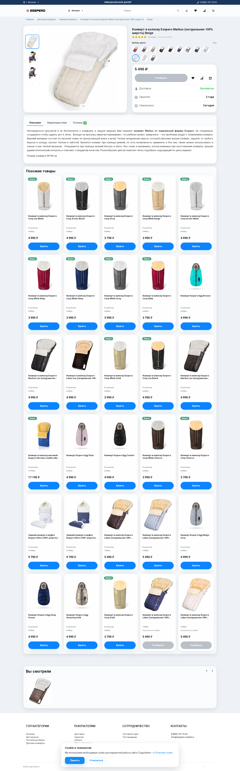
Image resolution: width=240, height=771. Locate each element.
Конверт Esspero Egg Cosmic (119, 455)
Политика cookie (211, 767)
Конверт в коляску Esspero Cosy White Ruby (42, 297)
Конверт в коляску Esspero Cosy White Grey (118, 297)
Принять (75, 760)
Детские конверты (46, 19)
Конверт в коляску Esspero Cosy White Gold (118, 376)
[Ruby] (135, 49)
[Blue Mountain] (206, 49)
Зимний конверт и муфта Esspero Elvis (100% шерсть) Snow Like (43, 536)
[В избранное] (192, 78)
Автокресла (32, 737)
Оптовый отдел (130, 734)
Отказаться (96, 760)
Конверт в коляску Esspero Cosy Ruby (157, 297)
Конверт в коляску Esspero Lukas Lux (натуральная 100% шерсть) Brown (81, 377)
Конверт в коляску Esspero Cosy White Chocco (157, 456)
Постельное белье (35, 740)
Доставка (79, 734)
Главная (30, 19)
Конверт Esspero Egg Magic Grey (195, 536)
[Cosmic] (179, 49)
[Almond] (153, 49)
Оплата (78, 740)
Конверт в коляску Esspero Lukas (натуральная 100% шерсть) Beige (195, 616)
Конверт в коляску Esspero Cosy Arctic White (195, 217)
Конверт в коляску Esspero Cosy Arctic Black (80, 217)
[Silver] (144, 58)
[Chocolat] (162, 49)
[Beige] (135, 58)
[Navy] (197, 49)
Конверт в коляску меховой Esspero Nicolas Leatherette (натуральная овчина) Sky (43, 456)
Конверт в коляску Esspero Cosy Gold (118, 616)
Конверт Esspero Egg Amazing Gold (77, 616)
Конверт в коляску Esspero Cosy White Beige (157, 217)
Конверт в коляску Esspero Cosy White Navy (80, 297)
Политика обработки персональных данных (186, 767)
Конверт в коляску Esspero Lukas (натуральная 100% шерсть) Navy (157, 616)
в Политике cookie (163, 752)
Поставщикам (130, 737)
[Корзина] (213, 10)
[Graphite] (153, 58)
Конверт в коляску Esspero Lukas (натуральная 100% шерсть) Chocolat (118, 536)
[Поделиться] (210, 78)
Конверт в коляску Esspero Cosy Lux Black (157, 376)
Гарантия (79, 737)
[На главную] (35, 10)
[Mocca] (144, 49)
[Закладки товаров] (195, 10)
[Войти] (186, 10)
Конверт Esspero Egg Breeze (196, 296)
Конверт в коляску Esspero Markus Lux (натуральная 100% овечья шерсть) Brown (196, 377)
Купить (44, 246)
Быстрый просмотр (43, 185)
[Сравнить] (201, 78)
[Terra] (171, 49)
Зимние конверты (68, 19)
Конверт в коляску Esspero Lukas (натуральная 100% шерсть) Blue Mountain (157, 536)
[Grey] (188, 49)
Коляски (30, 734)
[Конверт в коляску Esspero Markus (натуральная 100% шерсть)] (40, 691)
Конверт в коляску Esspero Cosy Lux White (42, 217)
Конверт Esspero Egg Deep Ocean (42, 616)
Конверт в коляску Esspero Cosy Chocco (195, 456)
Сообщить (161, 78)
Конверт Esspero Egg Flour (80, 455)
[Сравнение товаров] (204, 10)
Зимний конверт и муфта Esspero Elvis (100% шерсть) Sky (81, 536)
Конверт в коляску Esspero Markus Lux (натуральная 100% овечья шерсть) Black (42, 377)
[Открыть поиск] (178, 10)
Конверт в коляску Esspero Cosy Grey (118, 217)
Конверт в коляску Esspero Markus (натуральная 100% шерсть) (112, 19)
